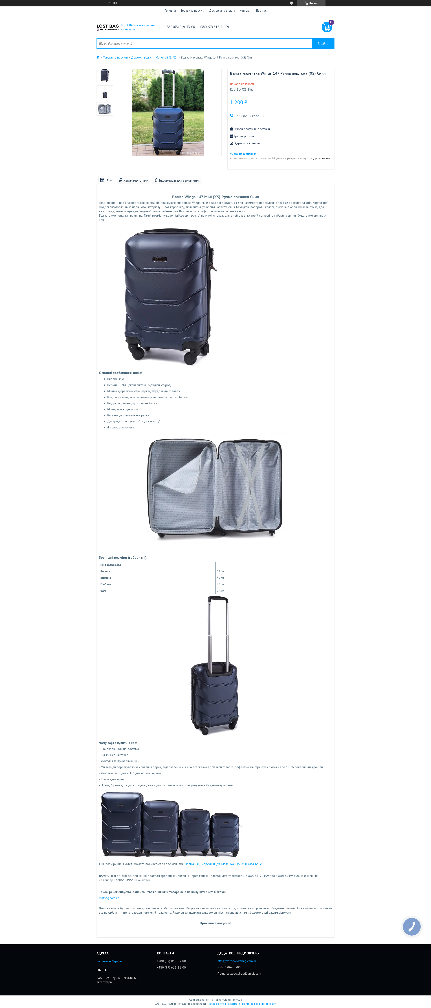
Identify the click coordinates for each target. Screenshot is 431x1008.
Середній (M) (211, 864)
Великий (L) (192, 864)
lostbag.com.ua (109, 898)
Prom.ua (237, 999)
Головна (170, 11)
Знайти (323, 44)
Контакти (245, 11)
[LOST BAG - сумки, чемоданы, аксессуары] (108, 27)
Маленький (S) (231, 864)
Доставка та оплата (222, 11)
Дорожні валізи (141, 57)
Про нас (261, 11)
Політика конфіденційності (259, 1003)
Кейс (258, 864)
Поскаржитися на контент (224, 1003)
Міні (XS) (248, 864)
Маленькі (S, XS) (167, 57)
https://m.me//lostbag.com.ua (237, 961)
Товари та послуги (192, 11)
